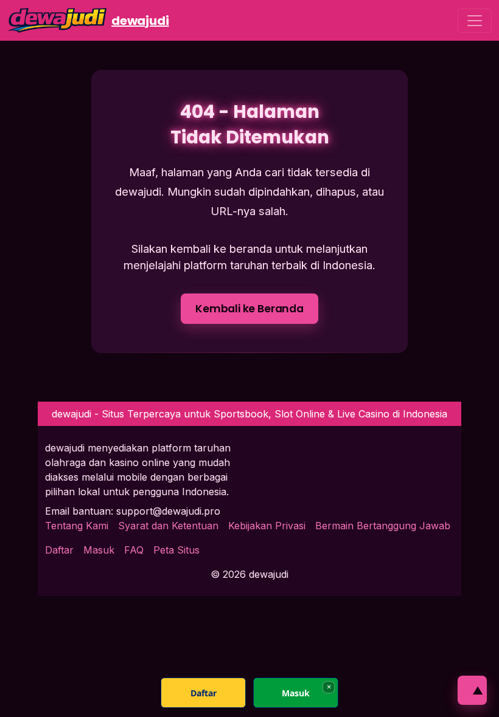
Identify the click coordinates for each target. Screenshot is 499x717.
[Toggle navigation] (475, 21)
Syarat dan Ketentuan (168, 526)
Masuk (98, 550)
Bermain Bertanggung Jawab (382, 526)
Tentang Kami (76, 526)
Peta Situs (176, 550)
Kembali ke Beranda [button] (249, 308)
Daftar (59, 550)
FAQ (134, 550)
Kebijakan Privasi (266, 526)
